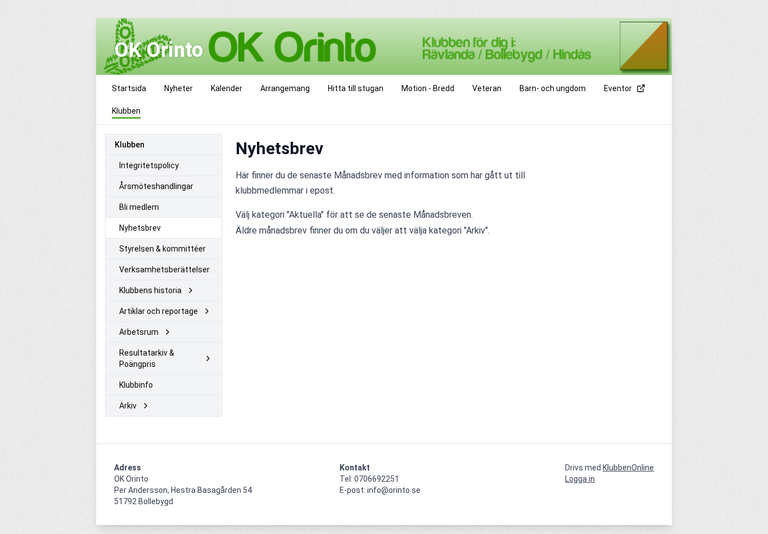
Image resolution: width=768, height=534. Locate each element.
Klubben (129, 144)
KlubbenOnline (628, 467)
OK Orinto (158, 50)
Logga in (580, 478)
